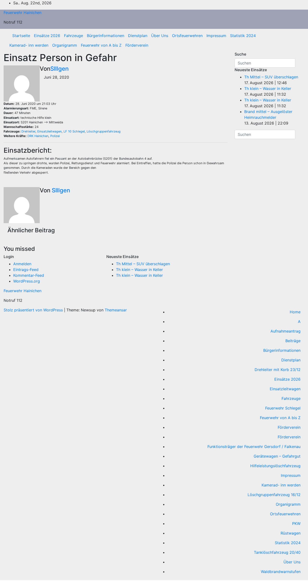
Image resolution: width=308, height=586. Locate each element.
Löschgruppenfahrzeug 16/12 (274, 494)
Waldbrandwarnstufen (281, 571)
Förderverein (136, 45)
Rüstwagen (291, 533)
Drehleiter (28, 131)
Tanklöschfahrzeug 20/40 (277, 552)
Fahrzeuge (73, 35)
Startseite (21, 35)
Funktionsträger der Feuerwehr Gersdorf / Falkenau (254, 446)
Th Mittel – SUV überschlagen (271, 77)
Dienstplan (137, 35)
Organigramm (64, 45)
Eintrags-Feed (25, 269)
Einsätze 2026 (47, 35)
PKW (296, 523)
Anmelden (22, 263)
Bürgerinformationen (105, 35)
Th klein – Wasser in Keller (267, 88)
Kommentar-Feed (28, 275)
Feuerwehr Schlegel (283, 408)
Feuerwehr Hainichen (22, 12)
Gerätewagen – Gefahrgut (277, 456)
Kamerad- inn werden (28, 45)
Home (295, 311)
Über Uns (159, 35)
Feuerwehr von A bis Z (101, 45)
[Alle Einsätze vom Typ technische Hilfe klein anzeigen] (53, 118)
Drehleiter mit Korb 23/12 (278, 369)
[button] (299, 40)
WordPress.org (26, 281)
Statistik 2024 (243, 35)
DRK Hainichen (37, 136)
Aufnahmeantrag (285, 331)
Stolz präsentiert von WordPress (34, 310)
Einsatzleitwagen (49, 131)
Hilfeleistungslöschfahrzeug (275, 465)
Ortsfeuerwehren (187, 35)
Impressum (216, 35)
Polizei (55, 136)
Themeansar (116, 310)
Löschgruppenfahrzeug (104, 131)
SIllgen (59, 68)
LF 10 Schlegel (74, 131)
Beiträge (293, 340)
